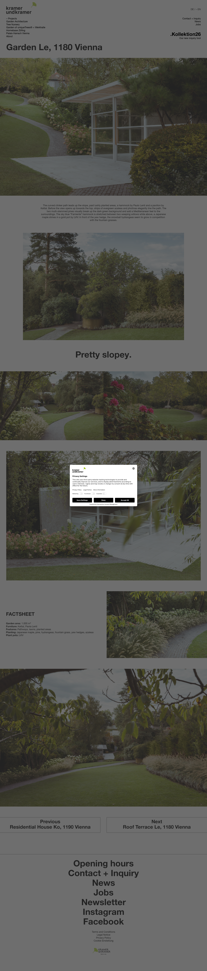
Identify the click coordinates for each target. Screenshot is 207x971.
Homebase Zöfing (15, 30)
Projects (12, 19)
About (9, 36)
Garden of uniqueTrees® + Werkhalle (25, 27)
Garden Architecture (17, 22)
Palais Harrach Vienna (17, 33)
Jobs (198, 25)
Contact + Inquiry (191, 19)
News (198, 22)
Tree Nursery (13, 25)
